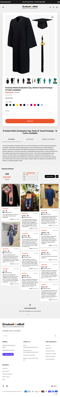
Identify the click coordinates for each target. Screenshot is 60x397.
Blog (3, 379)
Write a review (50, 176)
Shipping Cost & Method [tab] (48, 139)
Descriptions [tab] (11, 139)
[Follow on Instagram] (7, 386)
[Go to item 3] (18, 81)
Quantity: (7, 111)
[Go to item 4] (23, 81)
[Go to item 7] (39, 81)
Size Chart (4, 368)
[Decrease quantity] (7, 114)
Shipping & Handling (51, 353)
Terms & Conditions (7, 374)
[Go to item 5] (28, 81)
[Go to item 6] (34, 81)
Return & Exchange (50, 356)
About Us (48, 345)
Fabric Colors (5, 371)
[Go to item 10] (55, 81)
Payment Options (50, 359)
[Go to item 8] (44, 81)
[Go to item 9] (49, 81)
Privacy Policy (5, 376)
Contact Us (48, 348)
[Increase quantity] (15, 114)
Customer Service (50, 351)
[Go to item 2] (13, 81)
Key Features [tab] (30, 139)
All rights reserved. (17, 391)
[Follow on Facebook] (3, 386)
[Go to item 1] (7, 81)
